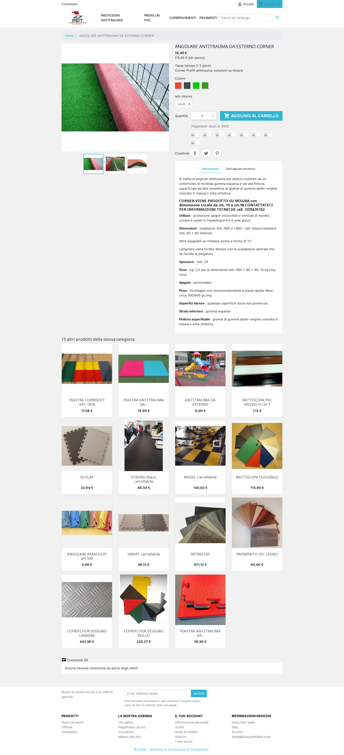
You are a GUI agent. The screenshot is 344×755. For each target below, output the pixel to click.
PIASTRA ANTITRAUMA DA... (143, 402)
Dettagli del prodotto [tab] (240, 168)
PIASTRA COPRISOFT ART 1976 (87, 402)
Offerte (67, 727)
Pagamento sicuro (132, 727)
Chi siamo (125, 722)
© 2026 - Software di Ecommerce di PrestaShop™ (172, 749)
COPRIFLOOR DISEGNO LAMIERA (87, 633)
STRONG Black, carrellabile (144, 479)
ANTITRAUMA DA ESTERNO (200, 402)
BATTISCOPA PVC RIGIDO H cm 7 (257, 402)
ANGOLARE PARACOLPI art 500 (87, 556)
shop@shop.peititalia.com (251, 737)
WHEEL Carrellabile (200, 477)
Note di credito (186, 732)
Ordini (179, 727)
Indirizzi (181, 737)
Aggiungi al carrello (251, 116)
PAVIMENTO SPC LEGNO (257, 554)
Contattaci (69, 4)
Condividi (195, 153)
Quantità (181, 116)
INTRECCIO (200, 554)
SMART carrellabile (143, 554)
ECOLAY (87, 477)
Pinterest (217, 153)
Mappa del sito (129, 737)
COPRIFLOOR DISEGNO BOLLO (143, 633)
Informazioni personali (191, 722)
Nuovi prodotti (73, 722)
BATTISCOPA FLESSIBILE (257, 477)
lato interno (183, 96)
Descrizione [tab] (210, 168)
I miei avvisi (184, 741)
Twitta (206, 153)
